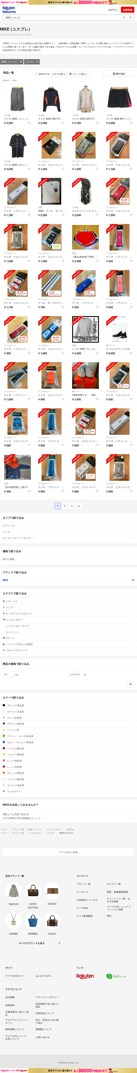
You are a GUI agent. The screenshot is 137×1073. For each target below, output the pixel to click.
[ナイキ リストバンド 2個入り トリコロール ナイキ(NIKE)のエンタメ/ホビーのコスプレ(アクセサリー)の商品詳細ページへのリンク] (85, 421)
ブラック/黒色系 (15, 705)
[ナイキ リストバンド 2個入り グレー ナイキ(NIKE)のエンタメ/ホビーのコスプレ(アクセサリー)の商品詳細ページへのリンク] (17, 237)
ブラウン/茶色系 (15, 723)
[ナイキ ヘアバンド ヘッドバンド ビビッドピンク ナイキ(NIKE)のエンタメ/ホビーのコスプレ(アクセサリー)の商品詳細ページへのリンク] (119, 237)
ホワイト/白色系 (15, 711)
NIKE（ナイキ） (9, 61)
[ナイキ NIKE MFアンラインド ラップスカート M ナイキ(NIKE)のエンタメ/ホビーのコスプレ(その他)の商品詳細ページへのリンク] (119, 99)
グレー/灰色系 (14, 717)
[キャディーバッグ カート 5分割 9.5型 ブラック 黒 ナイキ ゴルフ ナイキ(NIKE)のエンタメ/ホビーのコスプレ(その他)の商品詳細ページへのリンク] (85, 191)
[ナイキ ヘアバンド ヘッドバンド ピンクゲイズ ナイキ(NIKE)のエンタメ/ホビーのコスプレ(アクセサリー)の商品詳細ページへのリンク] (119, 283)
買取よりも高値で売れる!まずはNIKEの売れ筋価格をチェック (22, 816)
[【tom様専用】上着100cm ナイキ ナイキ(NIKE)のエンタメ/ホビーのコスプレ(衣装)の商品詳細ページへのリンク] (17, 467)
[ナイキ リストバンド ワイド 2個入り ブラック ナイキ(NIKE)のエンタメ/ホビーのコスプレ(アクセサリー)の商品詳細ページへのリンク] (51, 145)
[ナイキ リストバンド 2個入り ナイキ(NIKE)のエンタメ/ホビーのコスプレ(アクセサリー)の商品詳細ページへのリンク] (119, 145)
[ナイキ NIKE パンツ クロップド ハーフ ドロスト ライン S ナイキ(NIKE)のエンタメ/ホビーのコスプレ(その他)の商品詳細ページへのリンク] (17, 99)
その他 (7, 115)
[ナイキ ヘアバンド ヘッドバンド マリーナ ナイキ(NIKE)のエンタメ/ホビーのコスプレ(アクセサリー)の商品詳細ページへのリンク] (51, 421)
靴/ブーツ (110, 345)
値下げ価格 (8, 559)
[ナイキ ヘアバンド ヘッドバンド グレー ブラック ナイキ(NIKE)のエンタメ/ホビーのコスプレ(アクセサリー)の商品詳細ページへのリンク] (17, 375)
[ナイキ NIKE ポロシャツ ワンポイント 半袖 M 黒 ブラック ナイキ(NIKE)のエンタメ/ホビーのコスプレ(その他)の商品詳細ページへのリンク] (17, 145)
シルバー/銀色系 (15, 779)
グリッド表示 (79, 73)
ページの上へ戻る (68, 852)
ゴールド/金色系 (15, 785)
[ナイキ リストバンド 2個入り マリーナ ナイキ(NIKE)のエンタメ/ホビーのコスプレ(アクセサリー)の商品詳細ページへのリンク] (17, 421)
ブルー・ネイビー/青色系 (19, 742)
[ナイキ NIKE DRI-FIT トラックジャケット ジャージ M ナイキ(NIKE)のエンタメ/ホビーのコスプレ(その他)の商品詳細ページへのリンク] (51, 99)
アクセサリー (44, 161)
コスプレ (30, 61)
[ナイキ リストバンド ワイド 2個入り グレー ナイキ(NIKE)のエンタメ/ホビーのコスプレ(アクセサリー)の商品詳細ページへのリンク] (85, 145)
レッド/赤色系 (14, 766)
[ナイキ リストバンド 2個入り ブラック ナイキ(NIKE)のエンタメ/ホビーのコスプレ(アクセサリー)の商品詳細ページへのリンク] (51, 237)
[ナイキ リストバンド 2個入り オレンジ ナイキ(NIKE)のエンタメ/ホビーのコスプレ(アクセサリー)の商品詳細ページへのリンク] (51, 375)
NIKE (5, 580)
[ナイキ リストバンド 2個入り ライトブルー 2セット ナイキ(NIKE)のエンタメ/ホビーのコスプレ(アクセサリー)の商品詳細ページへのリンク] (51, 329)
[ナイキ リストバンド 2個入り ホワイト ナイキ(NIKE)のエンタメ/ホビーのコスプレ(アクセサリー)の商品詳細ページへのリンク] (85, 467)
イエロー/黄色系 (15, 754)
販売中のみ (44, 73)
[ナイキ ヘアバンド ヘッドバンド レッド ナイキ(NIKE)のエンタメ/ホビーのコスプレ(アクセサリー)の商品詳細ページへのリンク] (17, 329)
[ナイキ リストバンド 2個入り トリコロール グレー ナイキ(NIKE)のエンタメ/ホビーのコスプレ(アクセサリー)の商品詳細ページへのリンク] (17, 283)
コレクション (12, 632)
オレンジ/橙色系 (15, 773)
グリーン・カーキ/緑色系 (19, 736)
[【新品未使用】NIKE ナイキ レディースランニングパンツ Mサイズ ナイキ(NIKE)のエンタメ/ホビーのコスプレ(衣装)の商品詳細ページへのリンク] (85, 237)
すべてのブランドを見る (32, 943)
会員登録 (127, 9)
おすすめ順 (58, 73)
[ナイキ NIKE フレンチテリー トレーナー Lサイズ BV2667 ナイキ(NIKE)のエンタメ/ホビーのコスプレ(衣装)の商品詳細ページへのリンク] (85, 329)
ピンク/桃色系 (14, 760)
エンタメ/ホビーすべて (17, 625)
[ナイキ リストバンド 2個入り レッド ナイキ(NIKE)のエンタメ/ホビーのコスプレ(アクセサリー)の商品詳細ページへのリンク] (119, 191)
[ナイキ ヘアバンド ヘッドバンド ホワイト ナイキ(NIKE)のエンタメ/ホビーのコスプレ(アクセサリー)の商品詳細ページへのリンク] (17, 191)
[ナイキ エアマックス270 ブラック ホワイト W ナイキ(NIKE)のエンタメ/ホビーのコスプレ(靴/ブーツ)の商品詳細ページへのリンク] (119, 329)
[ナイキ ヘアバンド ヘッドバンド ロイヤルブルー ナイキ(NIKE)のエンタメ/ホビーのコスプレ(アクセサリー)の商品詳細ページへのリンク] (85, 283)
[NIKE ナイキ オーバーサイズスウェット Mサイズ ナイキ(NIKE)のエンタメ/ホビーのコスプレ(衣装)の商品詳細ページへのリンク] (51, 191)
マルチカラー (13, 791)
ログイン (113, 9)
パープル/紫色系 (15, 748)
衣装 (40, 207)
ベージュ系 (12, 730)
